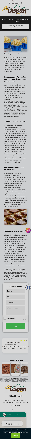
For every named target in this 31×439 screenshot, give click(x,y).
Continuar (15, 435)
